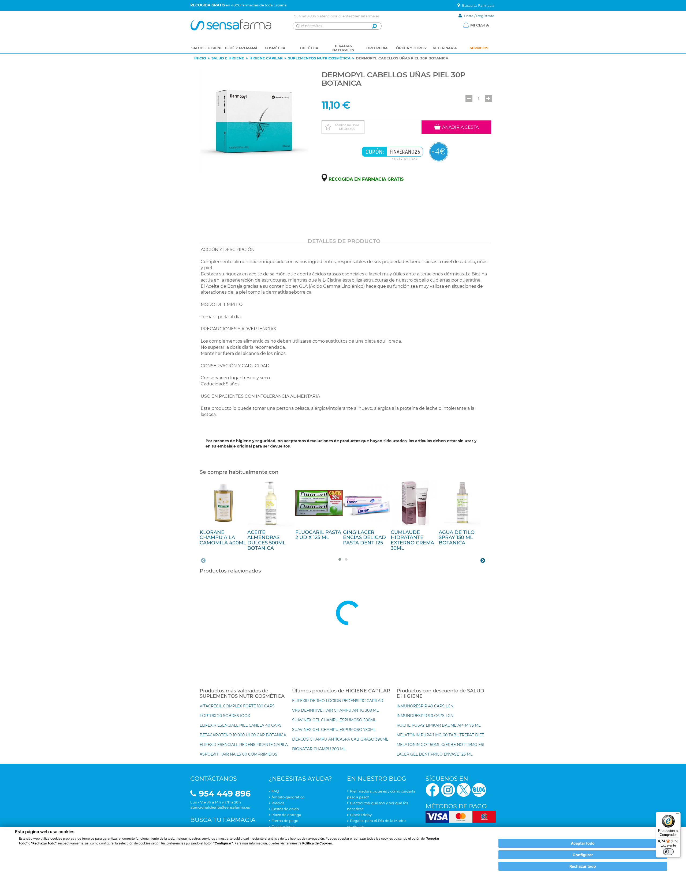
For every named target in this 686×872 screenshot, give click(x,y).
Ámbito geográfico (287, 797)
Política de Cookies (317, 843)
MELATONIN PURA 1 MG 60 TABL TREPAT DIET (440, 735)
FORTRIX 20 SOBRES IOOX (225, 715)
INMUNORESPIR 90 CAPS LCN (425, 715)
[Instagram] (448, 789)
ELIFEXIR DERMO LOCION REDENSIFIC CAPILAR (337, 700)
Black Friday (361, 815)
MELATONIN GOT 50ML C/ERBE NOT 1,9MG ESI (440, 744)
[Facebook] (432, 789)
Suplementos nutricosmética (319, 58)
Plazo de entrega (286, 815)
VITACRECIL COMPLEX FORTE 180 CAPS (237, 706)
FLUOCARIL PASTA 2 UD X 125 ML (318, 535)
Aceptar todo (583, 843)
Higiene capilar (266, 58)
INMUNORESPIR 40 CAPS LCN (425, 706)
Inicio (200, 58)
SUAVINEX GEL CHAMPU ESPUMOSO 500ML (334, 720)
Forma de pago (284, 820)
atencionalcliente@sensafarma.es (349, 16)
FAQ (275, 791)
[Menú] (677, 815)
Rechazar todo (582, 866)
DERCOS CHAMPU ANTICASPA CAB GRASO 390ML (340, 739)
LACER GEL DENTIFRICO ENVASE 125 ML (434, 754)
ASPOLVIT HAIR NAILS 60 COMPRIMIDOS (238, 754)
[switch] (668, 851)
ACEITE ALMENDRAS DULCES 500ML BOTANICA (266, 540)
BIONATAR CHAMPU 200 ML (319, 748)
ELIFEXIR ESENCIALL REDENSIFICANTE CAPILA (244, 744)
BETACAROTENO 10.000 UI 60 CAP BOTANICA (243, 735)
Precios (277, 803)
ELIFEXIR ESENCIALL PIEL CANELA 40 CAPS (241, 725)
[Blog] (479, 789)
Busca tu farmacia (222, 820)
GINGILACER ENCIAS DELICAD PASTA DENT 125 (364, 537)
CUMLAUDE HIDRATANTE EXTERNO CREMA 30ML (412, 540)
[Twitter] (464, 789)
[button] (468, 98)
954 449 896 (305, 16)
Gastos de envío (285, 809)
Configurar (583, 854)
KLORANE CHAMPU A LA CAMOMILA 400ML (223, 537)
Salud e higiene (227, 58)
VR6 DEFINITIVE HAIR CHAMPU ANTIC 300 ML (335, 710)
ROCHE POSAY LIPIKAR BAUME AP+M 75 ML (438, 725)
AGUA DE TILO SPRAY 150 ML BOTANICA (457, 537)
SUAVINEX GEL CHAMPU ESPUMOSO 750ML (334, 729)
